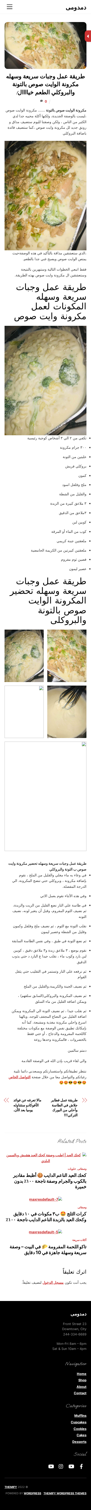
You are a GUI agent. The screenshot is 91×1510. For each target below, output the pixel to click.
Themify (11, 1487)
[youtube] (71, 1466)
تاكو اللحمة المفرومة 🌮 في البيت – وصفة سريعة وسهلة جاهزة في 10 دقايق (48, 1249)
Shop (82, 1380)
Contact (80, 1393)
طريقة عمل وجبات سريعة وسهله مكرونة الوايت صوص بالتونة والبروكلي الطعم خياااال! (45, 84)
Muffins (80, 1416)
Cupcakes (78, 1422)
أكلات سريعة (79, 1240)
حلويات (72, 1169)
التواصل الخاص (20, 1077)
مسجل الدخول (53, 1282)
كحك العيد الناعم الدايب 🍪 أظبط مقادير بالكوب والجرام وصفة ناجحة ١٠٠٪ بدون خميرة (49, 1180)
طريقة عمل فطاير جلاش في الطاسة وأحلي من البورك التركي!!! (64, 1107)
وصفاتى (82, 1169)
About (81, 1387)
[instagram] (61, 1466)
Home (81, 1374)
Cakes (81, 1435)
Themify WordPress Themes (64, 1493)
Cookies (80, 1429)
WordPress (32, 1493)
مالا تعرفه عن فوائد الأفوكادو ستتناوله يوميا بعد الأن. (27, 1105)
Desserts (79, 1442)
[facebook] (81, 1466)
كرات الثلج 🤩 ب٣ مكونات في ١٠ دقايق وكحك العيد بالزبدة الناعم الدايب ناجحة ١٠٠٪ (46, 1216)
